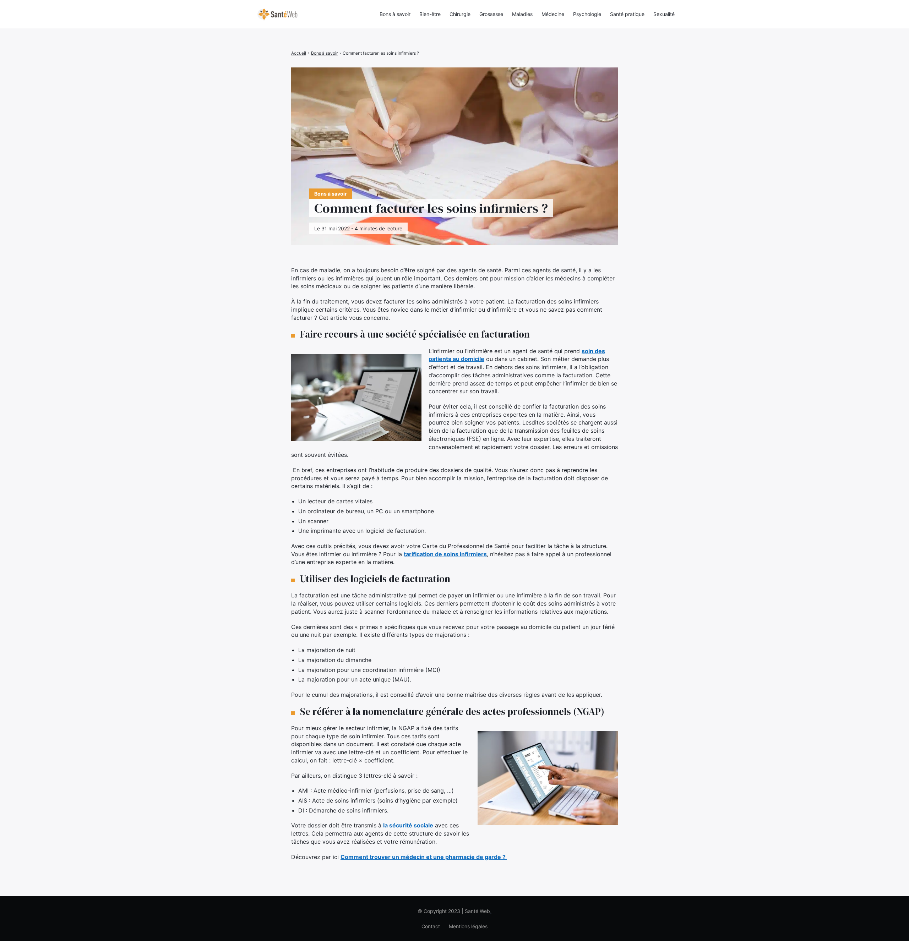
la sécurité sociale (408, 825)
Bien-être (430, 14)
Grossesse (491, 14)
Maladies (522, 14)
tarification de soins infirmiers (445, 554)
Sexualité (664, 14)
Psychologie (587, 14)
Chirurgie (460, 14)
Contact (430, 926)
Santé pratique (627, 14)
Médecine (552, 14)
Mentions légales (468, 926)
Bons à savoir (395, 14)
